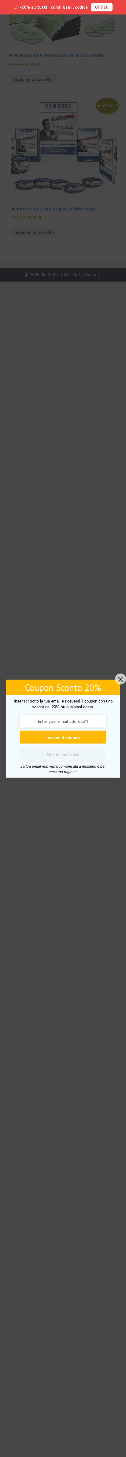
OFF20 (102, 7)
